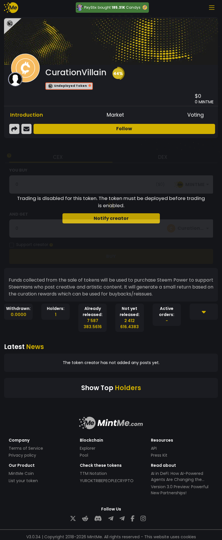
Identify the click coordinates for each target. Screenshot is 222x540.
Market (115, 114)
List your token (23, 481)
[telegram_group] (110, 519)
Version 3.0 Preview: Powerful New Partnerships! (179, 490)
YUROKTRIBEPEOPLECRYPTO (107, 481)
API (154, 448)
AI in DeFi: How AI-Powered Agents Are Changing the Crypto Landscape (177, 479)
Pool (84, 455)
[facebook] (132, 519)
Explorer (87, 448)
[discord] (98, 519)
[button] (117, 73)
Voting (195, 114)
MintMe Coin (21, 473)
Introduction (26, 114)
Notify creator (111, 218)
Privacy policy (22, 455)
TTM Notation (93, 473)
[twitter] (73, 519)
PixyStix (90, 7)
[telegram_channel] (122, 519)
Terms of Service (26, 448)
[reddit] (85, 519)
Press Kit (159, 455)
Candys (133, 7)
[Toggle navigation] (211, 7)
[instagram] (143, 519)
